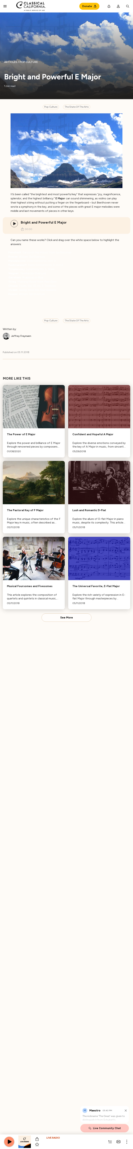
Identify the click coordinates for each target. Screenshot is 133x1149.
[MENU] (5, 6)
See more (66, 617)
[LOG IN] (118, 6)
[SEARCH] (127, 6)
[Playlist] (110, 1142)
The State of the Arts (77, 106)
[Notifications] (109, 6)
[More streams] (118, 1142)
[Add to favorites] (37, 1144)
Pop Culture (50, 106)
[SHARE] (37, 1139)
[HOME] (31, 6)
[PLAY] (14, 223)
